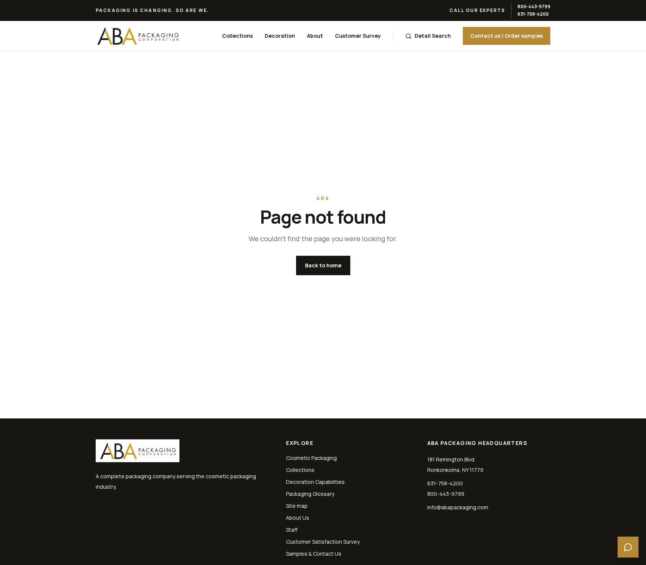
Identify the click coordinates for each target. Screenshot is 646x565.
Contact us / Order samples (506, 35)
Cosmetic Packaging (311, 457)
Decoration (280, 35)
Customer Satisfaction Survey (323, 541)
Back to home (323, 265)
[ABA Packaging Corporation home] (137, 36)
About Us (297, 517)
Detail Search (433, 35)
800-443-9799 (533, 6)
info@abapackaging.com (457, 507)
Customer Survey (358, 35)
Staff (292, 529)
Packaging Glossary (310, 493)
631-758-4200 (533, 14)
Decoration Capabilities (315, 481)
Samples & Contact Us (313, 553)
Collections (237, 35)
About (315, 35)
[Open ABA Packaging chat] (628, 547)
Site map (297, 505)
